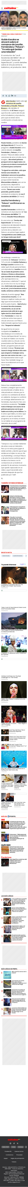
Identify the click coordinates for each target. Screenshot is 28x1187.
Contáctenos (9, 1155)
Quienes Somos (19, 1151)
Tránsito (14, 1162)
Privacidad (19, 1155)
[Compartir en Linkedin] (12, 96)
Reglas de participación (17, 1158)
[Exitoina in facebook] (14, 1143)
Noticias (20, 1147)
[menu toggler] (2, 8)
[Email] (15, 96)
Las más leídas (7, 896)
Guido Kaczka (6, 555)
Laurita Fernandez (17, 555)
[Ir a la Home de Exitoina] (11, 8)
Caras (13, 1147)
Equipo (6, 1158)
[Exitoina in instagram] (10, 1143)
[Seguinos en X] (17, 1143)
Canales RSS (8, 1151)
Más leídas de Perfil (9, 969)
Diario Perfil (5, 1147)
